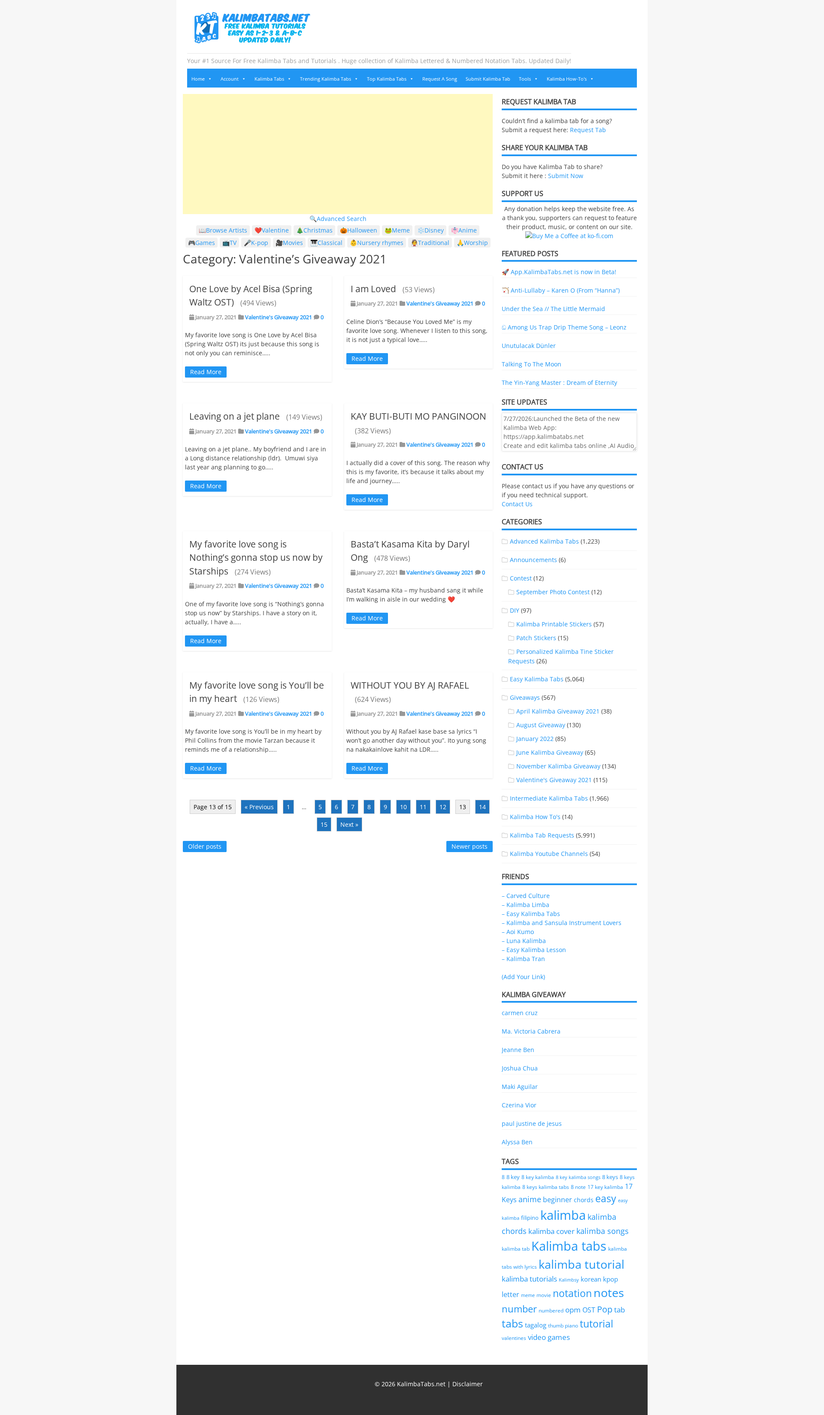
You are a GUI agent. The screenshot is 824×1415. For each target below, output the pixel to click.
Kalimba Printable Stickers (554, 624)
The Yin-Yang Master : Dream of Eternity (559, 382)
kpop (610, 1279)
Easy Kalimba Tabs (536, 679)
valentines (514, 1338)
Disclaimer (467, 1384)
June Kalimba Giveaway (549, 752)
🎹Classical (326, 243)
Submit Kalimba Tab (488, 79)
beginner (557, 1199)
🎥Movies (289, 243)
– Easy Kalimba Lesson (534, 950)
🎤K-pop (256, 243)
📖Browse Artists (223, 230)
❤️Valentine (271, 230)
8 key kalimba (537, 1177)
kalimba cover (551, 1231)
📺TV (229, 243)
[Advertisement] (338, 154)
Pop (604, 1309)
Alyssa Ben (517, 1142)
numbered (551, 1310)
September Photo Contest (553, 592)
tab (619, 1310)
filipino (530, 1217)
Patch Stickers (536, 638)
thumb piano (563, 1325)
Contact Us (517, 504)
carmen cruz (520, 1013)
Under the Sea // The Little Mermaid (553, 309)
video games (549, 1337)
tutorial (596, 1323)
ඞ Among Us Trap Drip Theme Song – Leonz (564, 327)
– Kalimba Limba (525, 905)
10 (403, 807)
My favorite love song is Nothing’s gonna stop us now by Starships (256, 557)
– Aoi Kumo (518, 932)
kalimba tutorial (581, 1264)
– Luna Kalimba (524, 941)
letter (510, 1294)
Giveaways (525, 697)
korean (591, 1279)
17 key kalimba (605, 1187)
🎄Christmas (314, 230)
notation (572, 1293)
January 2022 (535, 739)
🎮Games (201, 243)
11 (423, 807)
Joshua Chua (520, 1068)
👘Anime (464, 230)
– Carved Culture (526, 896)
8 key (513, 1177)
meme (528, 1295)
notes (609, 1292)
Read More (205, 372)
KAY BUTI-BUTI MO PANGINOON (418, 416)
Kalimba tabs (568, 1246)
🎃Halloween (358, 230)
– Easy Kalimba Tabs (531, 914)
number (519, 1308)
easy (605, 1198)
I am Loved (373, 289)
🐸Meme (397, 230)
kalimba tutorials (529, 1278)
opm (573, 1310)
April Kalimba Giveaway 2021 (558, 711)
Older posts (204, 846)
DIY (514, 610)
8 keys (610, 1177)
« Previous (259, 807)
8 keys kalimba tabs (545, 1186)
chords (584, 1200)
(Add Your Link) (523, 977)
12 (442, 807)
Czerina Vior (519, 1105)
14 (482, 807)
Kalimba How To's (535, 817)
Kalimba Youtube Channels (549, 854)
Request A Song (439, 79)
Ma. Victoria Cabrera (531, 1031)
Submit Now (565, 176)
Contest (521, 578)
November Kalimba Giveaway (558, 766)
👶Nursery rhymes (376, 243)
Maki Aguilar (520, 1086)
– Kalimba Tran (523, 959)
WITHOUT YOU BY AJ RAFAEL (410, 685)
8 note (578, 1186)
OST (588, 1310)
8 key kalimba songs (578, 1177)
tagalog (535, 1325)
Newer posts (469, 846)
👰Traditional (430, 243)
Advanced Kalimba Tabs (544, 541)
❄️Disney (430, 230)
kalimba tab (516, 1248)
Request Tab (588, 130)
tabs (512, 1323)
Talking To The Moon (531, 364)
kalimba (563, 1215)
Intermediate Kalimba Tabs (549, 798)
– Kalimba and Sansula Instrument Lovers (561, 923)
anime (529, 1199)
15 (324, 824)
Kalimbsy (569, 1279)
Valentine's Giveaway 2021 (278, 317)
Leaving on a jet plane (234, 416)
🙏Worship (472, 243)
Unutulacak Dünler (529, 346)
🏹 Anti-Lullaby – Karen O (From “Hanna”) (561, 290)
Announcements (533, 560)
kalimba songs (602, 1230)
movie (543, 1295)
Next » (349, 824)
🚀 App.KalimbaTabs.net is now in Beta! (559, 272)
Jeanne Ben (518, 1050)
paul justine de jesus (532, 1123)
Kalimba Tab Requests (542, 835)
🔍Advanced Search (338, 219)
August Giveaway (540, 725)
